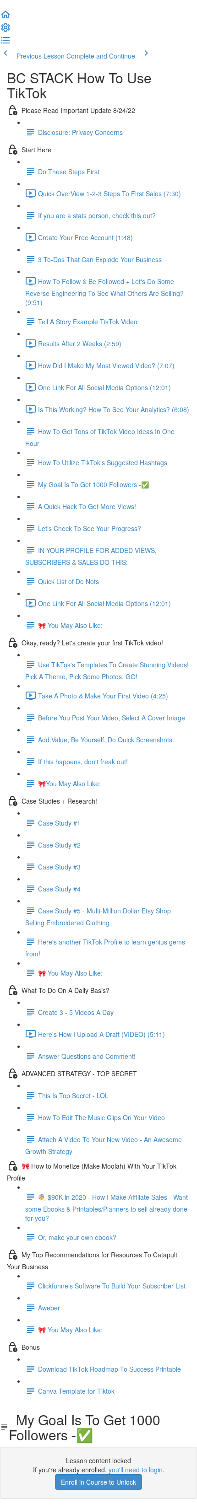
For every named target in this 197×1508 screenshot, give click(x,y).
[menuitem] (5, 30)
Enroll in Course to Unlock (98, 1482)
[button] (5, 17)
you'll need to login (136, 1469)
